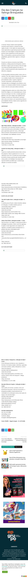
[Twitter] (6, 18)
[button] (2, 3)
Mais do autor (18, 446)
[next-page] (5, 471)
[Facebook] (2, 18)
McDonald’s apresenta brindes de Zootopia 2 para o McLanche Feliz (17, 466)
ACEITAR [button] (5, 571)
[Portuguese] (24, 576)
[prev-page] (2, 471)
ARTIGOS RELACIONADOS (8, 446)
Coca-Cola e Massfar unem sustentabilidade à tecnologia (7, 440)
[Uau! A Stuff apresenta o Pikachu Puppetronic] (5, 452)
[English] (22, 576)
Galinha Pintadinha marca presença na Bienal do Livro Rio (21, 440)
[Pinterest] (9, 18)
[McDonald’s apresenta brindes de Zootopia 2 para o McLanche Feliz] (5, 466)
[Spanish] (26, 576)
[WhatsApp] (12, 18)
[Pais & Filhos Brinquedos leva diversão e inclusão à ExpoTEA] (5, 459)
